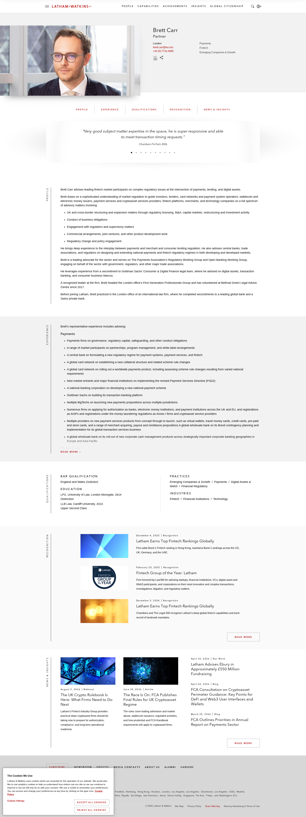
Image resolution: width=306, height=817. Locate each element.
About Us (152, 767)
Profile (82, 109)
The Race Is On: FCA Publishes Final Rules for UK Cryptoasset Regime (150, 699)
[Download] (155, 58)
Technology (220, 499)
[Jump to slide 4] (145, 152)
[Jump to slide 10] (174, 152)
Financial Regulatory (194, 486)
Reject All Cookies (91, 810)
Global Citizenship (226, 6)
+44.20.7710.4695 (163, 51)
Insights (198, 6)
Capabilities (148, 6)
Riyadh (125, 795)
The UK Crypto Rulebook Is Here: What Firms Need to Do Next (87, 699)
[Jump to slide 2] (136, 152)
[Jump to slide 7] (160, 152)
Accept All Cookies (91, 802)
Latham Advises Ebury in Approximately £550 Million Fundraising (215, 669)
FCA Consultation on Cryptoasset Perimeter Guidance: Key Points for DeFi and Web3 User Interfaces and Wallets (222, 696)
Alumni (170, 767)
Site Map (179, 806)
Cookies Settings (15, 801)
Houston (155, 791)
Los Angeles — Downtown (199, 791)
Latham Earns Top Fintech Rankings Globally (175, 541)
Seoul (163, 795)
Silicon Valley (174, 795)
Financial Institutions (196, 499)
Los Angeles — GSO (225, 791)
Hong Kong (143, 791)
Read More (243, 637)
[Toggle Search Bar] (252, 6)
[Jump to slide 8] (165, 152)
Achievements (175, 6)
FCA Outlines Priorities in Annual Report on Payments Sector (219, 722)
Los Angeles (178, 791)
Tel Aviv (200, 795)
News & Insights (217, 109)
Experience (110, 109)
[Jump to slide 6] (155, 152)
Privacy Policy (194, 806)
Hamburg (131, 791)
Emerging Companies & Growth (217, 52)
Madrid (240, 791)
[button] (160, 445)
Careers (187, 767)
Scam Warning (212, 806)
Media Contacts (127, 767)
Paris (117, 795)
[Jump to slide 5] (150, 152)
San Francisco (150, 795)
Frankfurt (119, 791)
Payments (205, 43)
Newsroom (83, 767)
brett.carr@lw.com (163, 47)
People (127, 6)
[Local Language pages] (259, 6)
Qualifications (144, 109)
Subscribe (57, 767)
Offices (103, 767)
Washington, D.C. (228, 795)
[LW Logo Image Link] (72, 6)
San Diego (136, 795)
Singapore (188, 795)
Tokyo (209, 795)
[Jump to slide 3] (141, 152)
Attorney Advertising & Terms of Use (242, 806)
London (166, 791)
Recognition (180, 109)
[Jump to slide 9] (169, 152)
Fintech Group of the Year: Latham (166, 573)
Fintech (204, 48)
